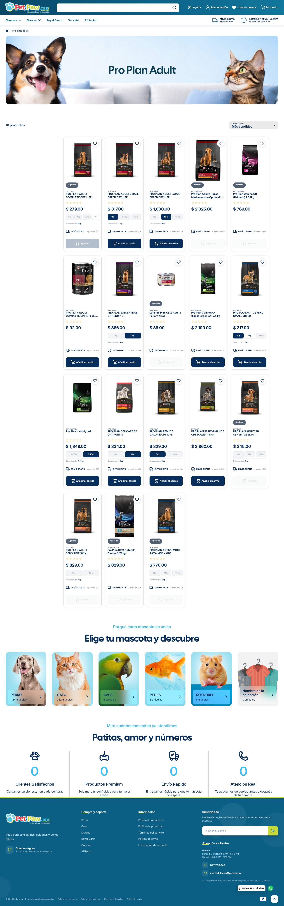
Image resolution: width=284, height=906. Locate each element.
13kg (175, 454)
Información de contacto (152, 845)
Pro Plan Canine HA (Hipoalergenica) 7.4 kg (205, 314)
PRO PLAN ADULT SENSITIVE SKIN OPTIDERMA (77, 551)
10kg (166, 217)
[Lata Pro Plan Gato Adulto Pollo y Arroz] (166, 279)
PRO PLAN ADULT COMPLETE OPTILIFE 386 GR (81, 314)
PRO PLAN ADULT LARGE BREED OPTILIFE (165, 195)
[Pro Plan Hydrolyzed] (82, 397)
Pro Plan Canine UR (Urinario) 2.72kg (245, 195)
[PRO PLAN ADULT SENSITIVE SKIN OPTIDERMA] (82, 516)
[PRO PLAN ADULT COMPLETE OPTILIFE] (82, 160)
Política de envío (148, 838)
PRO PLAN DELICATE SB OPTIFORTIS (122, 433)
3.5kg (124, 217)
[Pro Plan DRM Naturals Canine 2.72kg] (124, 516)
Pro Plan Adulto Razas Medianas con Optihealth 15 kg (206, 195)
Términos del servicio (151, 832)
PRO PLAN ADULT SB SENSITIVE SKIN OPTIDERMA (246, 433)
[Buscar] (174, 7)
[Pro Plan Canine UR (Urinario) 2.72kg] (249, 160)
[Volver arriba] (274, 899)
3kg (78, 217)
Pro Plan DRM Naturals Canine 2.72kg (121, 551)
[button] (269, 7)
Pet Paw (70, 192)
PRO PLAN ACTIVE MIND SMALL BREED (248, 314)
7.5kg (86, 217)
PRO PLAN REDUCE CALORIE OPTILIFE (161, 433)
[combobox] (118, 7)
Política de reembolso (151, 820)
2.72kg (74, 454)
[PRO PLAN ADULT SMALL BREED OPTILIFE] (124, 160)
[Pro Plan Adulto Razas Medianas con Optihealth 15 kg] (207, 160)
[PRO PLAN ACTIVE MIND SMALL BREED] (249, 279)
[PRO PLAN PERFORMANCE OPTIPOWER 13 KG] (207, 397)
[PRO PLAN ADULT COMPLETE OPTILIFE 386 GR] (82, 279)
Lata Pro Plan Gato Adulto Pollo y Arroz (165, 314)
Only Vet (86, 845)
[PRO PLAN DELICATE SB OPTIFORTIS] (124, 397)
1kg (69, 217)
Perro (84, 820)
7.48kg (91, 454)
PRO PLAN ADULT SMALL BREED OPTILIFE (123, 195)
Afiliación (86, 851)
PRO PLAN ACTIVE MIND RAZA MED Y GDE (165, 551)
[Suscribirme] (273, 830)
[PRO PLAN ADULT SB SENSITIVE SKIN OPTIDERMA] (249, 397)
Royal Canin (88, 838)
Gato (84, 826)
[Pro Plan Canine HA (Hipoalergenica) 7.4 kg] (207, 279)
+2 (95, 217)
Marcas (85, 832)
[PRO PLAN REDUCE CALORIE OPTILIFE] (166, 397)
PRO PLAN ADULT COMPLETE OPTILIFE (79, 195)
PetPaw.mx (196, 192)
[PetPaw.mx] (27, 7)
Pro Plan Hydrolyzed (78, 431)
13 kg (177, 217)
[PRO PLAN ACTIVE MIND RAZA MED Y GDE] (166, 516)
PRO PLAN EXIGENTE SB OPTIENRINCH (123, 314)
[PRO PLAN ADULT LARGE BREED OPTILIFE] (166, 160)
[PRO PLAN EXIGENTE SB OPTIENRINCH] (124, 279)
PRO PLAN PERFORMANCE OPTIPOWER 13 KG (207, 433)
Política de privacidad (150, 826)
